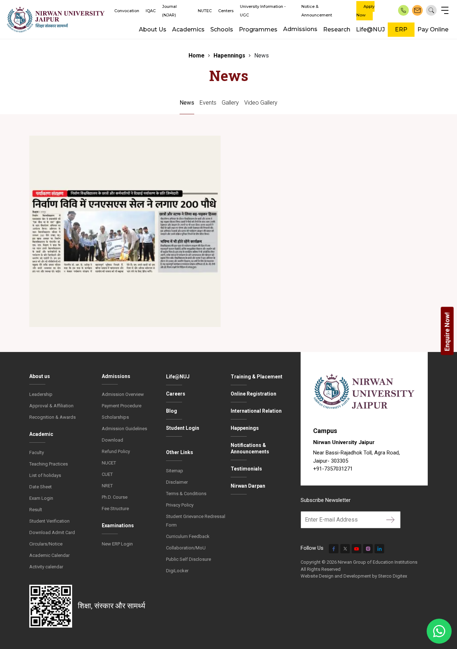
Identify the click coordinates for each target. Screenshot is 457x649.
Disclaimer (177, 482)
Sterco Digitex (392, 576)
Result (35, 509)
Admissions (300, 29)
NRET (107, 485)
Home (197, 55)
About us (39, 376)
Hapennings (229, 55)
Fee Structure (115, 508)
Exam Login (41, 498)
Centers (225, 10)
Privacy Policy (180, 505)
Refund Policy (116, 451)
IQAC (151, 10)
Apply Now (365, 10)
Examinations (118, 525)
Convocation (126, 10)
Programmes (258, 29)
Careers (175, 394)
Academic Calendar (49, 555)
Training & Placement (256, 376)
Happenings (245, 428)
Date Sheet (40, 486)
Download (112, 440)
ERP (401, 29)
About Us (152, 29)
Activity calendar (46, 566)
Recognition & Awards (52, 417)
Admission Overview (123, 394)
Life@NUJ (370, 29)
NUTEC (205, 10)
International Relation (256, 411)
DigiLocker (177, 570)
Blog (171, 411)
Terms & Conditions (186, 493)
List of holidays (45, 475)
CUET (107, 474)
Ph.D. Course (114, 497)
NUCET (109, 463)
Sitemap (174, 470)
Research (336, 29)
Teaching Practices (48, 464)
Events (208, 102)
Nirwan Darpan (248, 486)
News (187, 102)
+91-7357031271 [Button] (333, 469)
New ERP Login (117, 544)
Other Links (179, 452)
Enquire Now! (447, 331)
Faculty (36, 452)
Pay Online (432, 29)
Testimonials (246, 469)
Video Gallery (260, 102)
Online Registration (253, 394)
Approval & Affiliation (51, 405)
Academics (188, 29)
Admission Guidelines (124, 428)
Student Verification (49, 521)
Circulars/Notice (45, 544)
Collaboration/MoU (186, 547)
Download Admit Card (52, 532)
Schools (221, 29)
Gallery (230, 102)
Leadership (40, 394)
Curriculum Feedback (188, 536)
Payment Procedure (121, 405)
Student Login (182, 428)
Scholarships (115, 417)
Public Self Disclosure (188, 559)
